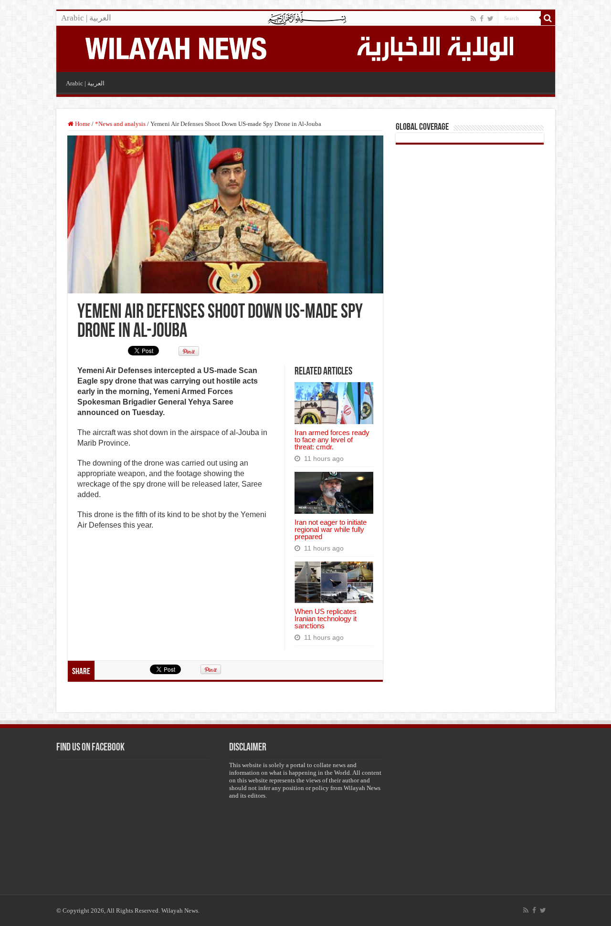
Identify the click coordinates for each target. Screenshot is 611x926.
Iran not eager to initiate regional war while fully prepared (331, 529)
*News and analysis (120, 123)
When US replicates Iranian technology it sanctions (326, 618)
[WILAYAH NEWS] (175, 47)
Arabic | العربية (86, 17)
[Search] (548, 18)
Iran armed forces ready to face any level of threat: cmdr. (332, 439)
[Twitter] (490, 18)
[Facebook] (482, 18)
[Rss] (473, 18)
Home (82, 123)
